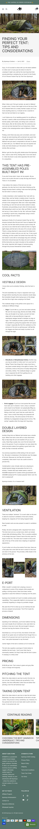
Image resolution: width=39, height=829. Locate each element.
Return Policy (25, 763)
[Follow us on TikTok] (27, 800)
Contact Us (5, 800)
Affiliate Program (7, 794)
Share (28, 61)
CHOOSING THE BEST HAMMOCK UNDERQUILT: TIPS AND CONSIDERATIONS (18, 740)
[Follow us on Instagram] (27, 796)
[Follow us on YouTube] (23, 800)
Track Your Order (26, 773)
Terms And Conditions (27, 770)
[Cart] (36, 9)
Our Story (24, 776)
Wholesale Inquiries (8, 807)
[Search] (6, 9)
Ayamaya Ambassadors (9, 797)
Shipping (24, 766)
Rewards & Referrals (8, 804)
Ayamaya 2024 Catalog (28, 757)
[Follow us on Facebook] (23, 796)
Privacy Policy (25, 760)
